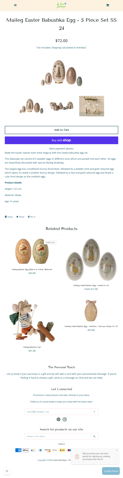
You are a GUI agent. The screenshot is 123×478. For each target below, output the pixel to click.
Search (61, 444)
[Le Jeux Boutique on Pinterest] (59, 420)
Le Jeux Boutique (60, 460)
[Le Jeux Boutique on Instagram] (65, 420)
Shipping (56, 47)
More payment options (61, 148)
